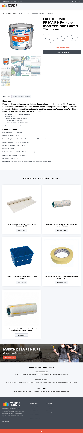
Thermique (14, 13)
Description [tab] (6, 96)
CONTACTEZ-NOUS (41, 388)
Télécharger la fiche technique (62, 47)
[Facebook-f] (3, 421)
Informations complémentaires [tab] (21, 96)
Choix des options (61, 230)
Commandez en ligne (41, 372)
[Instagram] (6, 421)
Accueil (2, 13)
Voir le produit (22, 230)
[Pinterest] (8, 421)
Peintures (8, 13)
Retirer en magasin (41, 380)
